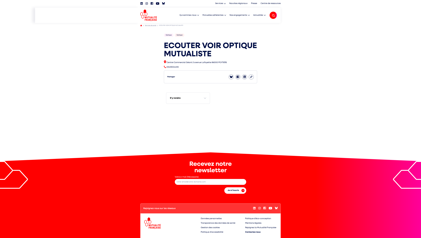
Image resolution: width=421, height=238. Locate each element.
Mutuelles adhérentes (212, 15)
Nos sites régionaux (238, 4)
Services (219, 4)
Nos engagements (238, 15)
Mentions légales (253, 223)
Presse (254, 4)
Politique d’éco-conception (258, 219)
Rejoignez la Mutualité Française (260, 228)
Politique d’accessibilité (212, 232)
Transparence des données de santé (218, 223)
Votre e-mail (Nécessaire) (187, 177)
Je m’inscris (233, 190)
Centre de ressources (271, 4)
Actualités (258, 15)
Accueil (141, 25)
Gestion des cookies (210, 228)
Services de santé (150, 25)
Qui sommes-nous (187, 15)
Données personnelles (211, 219)
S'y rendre (175, 98)
